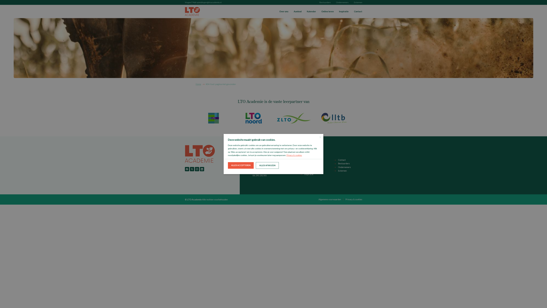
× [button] (320, 137)
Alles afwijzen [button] (267, 165)
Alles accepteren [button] (241, 165)
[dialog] (273, 154)
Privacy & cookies (294, 155)
